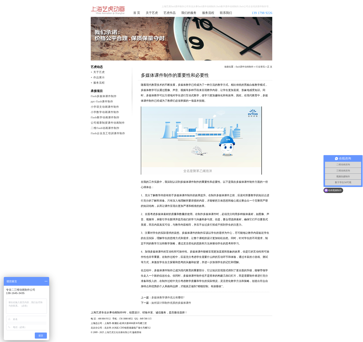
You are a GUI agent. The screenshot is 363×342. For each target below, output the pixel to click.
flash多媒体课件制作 (104, 96)
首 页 (136, 12)
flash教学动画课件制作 (105, 117)
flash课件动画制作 (108, 10)
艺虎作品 (170, 12)
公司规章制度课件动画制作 (108, 122)
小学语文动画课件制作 (105, 106)
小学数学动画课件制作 (105, 112)
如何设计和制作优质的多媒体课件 (171, 302)
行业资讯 (260, 66)
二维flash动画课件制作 (105, 128)
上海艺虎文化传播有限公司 (118, 332)
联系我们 (226, 12)
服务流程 (208, 12)
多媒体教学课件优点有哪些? (167, 297)
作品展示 (99, 77)
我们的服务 (188, 12)
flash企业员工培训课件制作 (108, 133)
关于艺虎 (152, 12)
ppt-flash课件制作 (102, 101)
